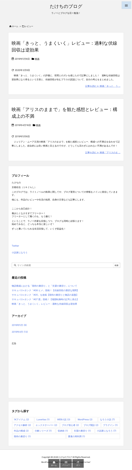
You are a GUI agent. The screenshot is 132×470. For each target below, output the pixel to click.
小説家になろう (20, 252)
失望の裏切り (82, 430)
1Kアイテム (21, 419)
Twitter (15, 245)
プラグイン (110, 425)
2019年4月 (20, 331)
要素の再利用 (76, 436)
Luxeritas (43, 419)
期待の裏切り (22, 436)
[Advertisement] (66, 368)
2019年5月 (19, 325)
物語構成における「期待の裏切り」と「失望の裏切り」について (44, 285)
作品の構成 (21, 430)
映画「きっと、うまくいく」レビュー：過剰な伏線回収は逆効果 (44, 303)
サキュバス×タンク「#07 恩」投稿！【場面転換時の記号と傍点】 (45, 299)
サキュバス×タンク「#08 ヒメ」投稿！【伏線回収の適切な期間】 (45, 290)
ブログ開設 (91, 425)
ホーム (15, 26)
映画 (37, 58)
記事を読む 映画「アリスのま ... (102, 152)
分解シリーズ (43, 430)
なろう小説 (107, 419)
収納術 (63, 430)
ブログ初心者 (70, 425)
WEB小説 (63, 419)
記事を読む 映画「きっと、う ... (102, 86)
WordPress (85, 419)
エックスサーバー (46, 425)
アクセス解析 (22, 425)
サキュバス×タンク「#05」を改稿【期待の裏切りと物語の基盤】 (45, 294)
